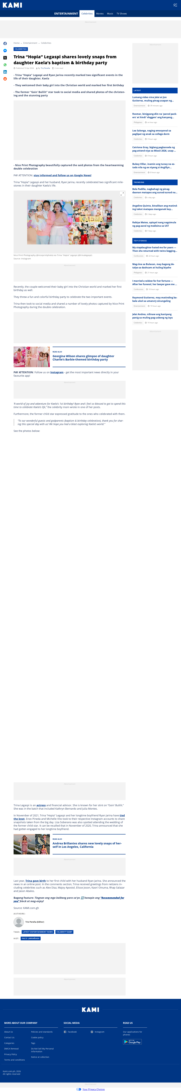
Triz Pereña (45, 68)
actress (41, 805)
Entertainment (66, 13)
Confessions (138, 256)
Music (110, 13)
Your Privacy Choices (94, 1089)
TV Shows (122, 13)
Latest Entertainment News (38, 932)
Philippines (138, 122)
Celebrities (87, 13)
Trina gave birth (35, 880)
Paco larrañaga (30, 938)
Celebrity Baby (64, 932)
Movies (100, 13)
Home (17, 42)
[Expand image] (122, 194)
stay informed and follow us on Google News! (62, 175)
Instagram (56, 372)
